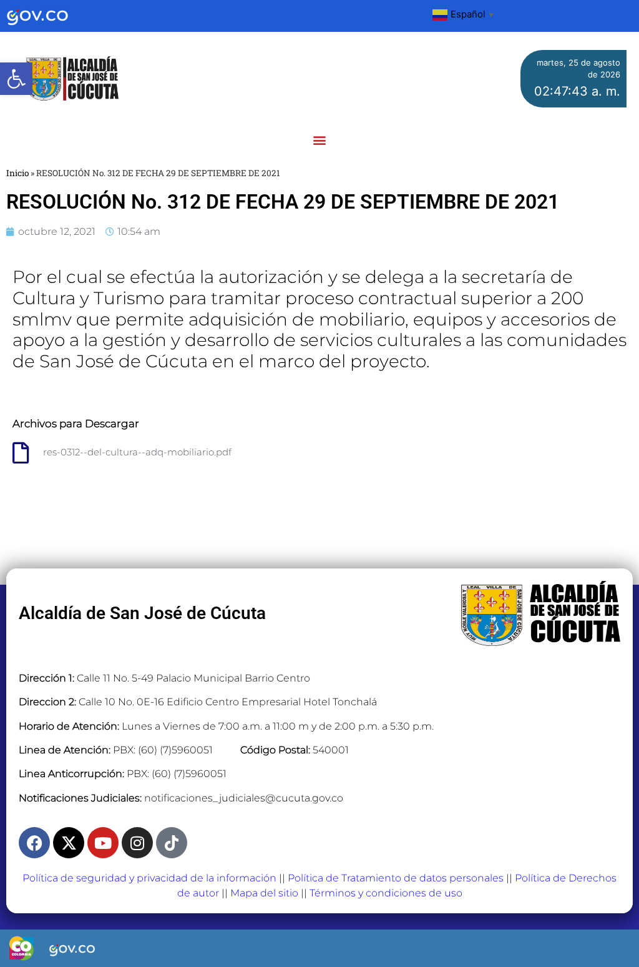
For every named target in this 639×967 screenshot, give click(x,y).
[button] (16, 78)
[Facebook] (34, 842)
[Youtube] (103, 842)
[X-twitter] (68, 842)
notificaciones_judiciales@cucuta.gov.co (243, 798)
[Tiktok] (171, 842)
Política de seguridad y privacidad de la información (149, 878)
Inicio (17, 173)
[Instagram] (137, 842)
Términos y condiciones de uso (386, 893)
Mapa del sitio (264, 893)
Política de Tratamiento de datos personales (396, 878)
